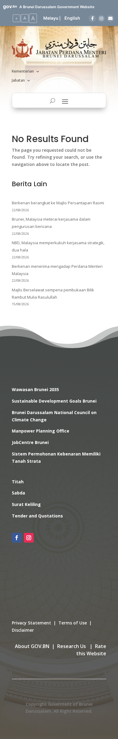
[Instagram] (101, 18)
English (72, 18)
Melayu (50, 18)
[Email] (110, 18)
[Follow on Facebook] (16, 538)
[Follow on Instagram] (29, 538)
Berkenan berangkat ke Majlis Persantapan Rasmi (58, 203)
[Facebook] (92, 18)
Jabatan (18, 80)
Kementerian (23, 71)
